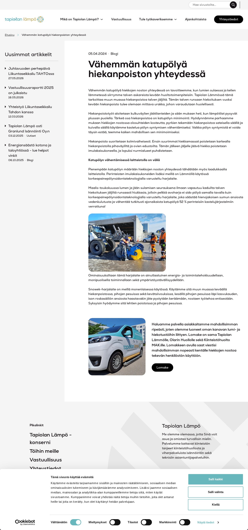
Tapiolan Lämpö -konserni (51, 438)
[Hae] (233, 4)
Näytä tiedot (205, 522)
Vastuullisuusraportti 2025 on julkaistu (31, 92)
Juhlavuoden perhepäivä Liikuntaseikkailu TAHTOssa (31, 73)
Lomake (162, 367)
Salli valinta (215, 492)
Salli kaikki (215, 479)
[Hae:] (211, 4)
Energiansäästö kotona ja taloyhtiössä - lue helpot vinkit (29, 152)
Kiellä (216, 504)
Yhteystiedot (45, 468)
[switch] (115, 522)
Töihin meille (44, 451)
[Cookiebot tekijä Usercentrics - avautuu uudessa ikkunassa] (25, 522)
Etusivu (9, 35)
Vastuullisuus (46, 459)
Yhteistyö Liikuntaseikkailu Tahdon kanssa (30, 111)
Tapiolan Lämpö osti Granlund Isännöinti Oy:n (29, 130)
